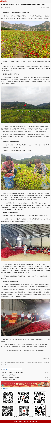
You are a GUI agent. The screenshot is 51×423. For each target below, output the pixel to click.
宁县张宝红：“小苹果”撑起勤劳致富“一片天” (12, 372)
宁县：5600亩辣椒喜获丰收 (8, 379)
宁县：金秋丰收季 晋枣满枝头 (9, 375)
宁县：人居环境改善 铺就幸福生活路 (10, 377)
